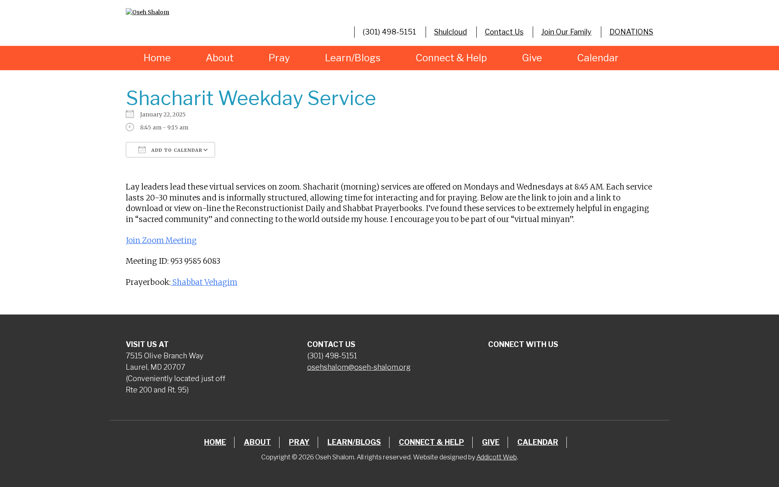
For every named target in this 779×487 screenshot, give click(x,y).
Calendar (598, 58)
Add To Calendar (176, 150)
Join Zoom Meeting (161, 240)
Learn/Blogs (353, 58)
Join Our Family (566, 32)
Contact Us (504, 32)
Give (532, 58)
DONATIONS (631, 32)
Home (157, 58)
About (220, 58)
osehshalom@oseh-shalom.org (359, 367)
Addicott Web (496, 457)
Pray (279, 58)
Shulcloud (450, 32)
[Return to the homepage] (208, 12)
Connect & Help (451, 58)
